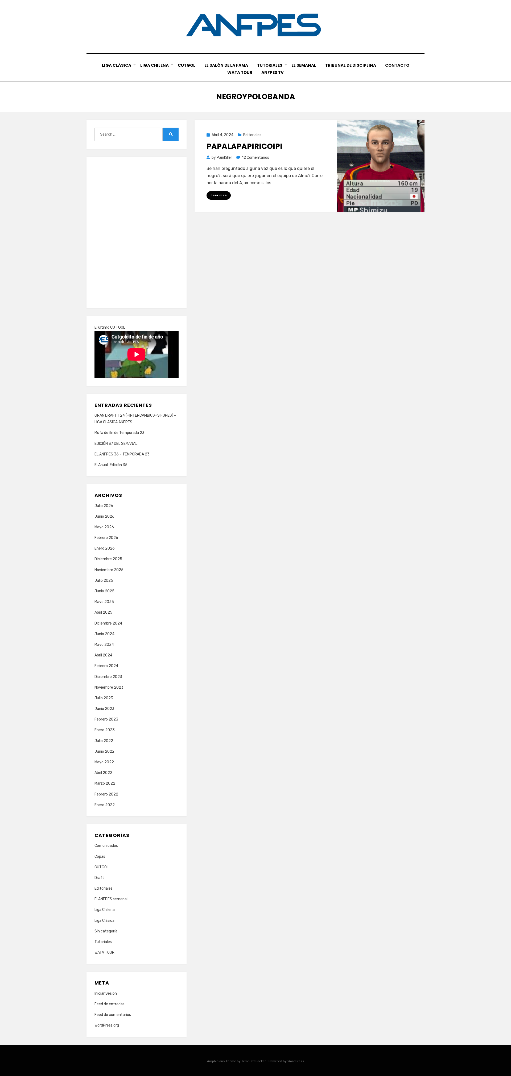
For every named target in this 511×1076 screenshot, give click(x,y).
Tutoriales (269, 65)
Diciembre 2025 (108, 559)
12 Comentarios (255, 157)
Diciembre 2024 (108, 623)
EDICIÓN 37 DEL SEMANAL (115, 443)
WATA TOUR (239, 72)
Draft (99, 878)
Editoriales (252, 135)
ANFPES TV (272, 72)
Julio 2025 (103, 580)
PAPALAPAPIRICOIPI (244, 146)
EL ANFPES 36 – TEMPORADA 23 (122, 454)
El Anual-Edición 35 (110, 465)
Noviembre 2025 (108, 570)
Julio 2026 (103, 506)
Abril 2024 (103, 655)
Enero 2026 (104, 548)
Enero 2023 (104, 730)
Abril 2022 (103, 773)
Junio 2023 (104, 708)
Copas (99, 856)
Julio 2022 (103, 741)
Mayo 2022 (104, 762)
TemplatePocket (253, 1061)
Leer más (219, 195)
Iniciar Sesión (105, 993)
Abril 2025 (103, 612)
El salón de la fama (226, 65)
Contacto (397, 65)
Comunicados (106, 845)
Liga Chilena (154, 65)
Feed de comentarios (112, 1014)
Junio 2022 (104, 751)
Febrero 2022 (106, 794)
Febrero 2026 (106, 537)
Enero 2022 (104, 805)
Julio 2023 (103, 698)
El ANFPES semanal (110, 899)
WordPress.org (106, 1025)
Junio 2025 (104, 591)
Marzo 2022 (104, 783)
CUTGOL (186, 65)
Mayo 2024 (104, 644)
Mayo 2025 (104, 602)
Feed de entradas (109, 1004)
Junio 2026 (104, 516)
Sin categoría (105, 931)
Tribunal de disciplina (350, 65)
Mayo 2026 (104, 527)
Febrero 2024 (106, 666)
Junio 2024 (104, 634)
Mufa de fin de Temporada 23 (119, 432)
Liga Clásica (116, 65)
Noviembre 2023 (108, 687)
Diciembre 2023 (108, 677)
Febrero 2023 (106, 719)
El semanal (303, 65)
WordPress (295, 1061)
